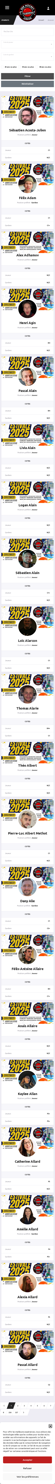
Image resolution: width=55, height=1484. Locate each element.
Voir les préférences (27, 1476)
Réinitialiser (27, 84)
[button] (50, 1425)
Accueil (41, 20)
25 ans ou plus (11, 67)
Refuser (27, 1468)
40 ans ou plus (45, 67)
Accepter (27, 1460)
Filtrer (28, 76)
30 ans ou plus (28, 67)
